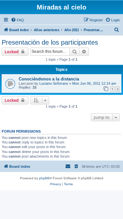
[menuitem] (17, 20)
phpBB (44, 178)
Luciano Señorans (53, 83)
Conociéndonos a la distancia (49, 79)
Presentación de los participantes (50, 42)
